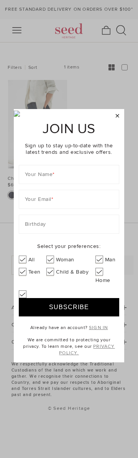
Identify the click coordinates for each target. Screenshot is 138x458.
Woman (65, 259)
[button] (117, 116)
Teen (34, 272)
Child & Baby (72, 272)
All (31, 259)
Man (110, 259)
